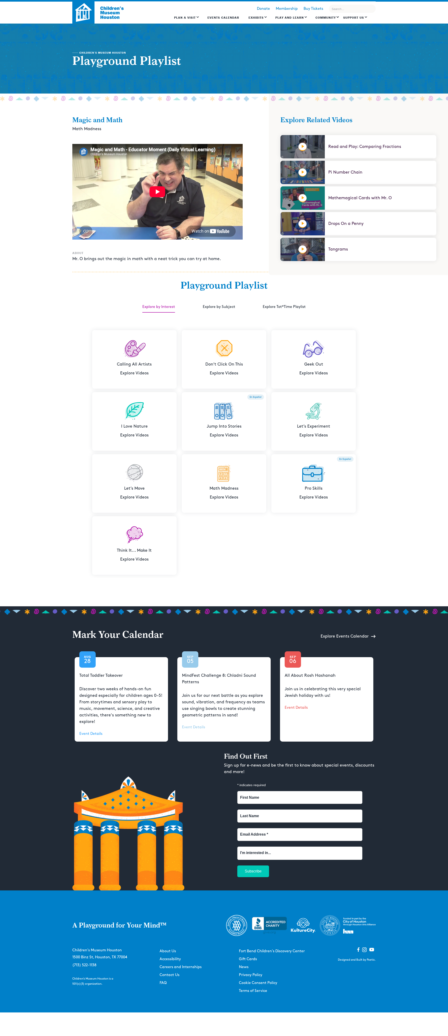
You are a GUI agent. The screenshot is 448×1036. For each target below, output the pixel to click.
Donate (263, 8)
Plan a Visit (185, 17)
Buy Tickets (313, 8)
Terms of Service (253, 991)
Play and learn (289, 17)
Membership (287, 8)
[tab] (158, 307)
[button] (186, 20)
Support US (353, 17)
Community (325, 17)
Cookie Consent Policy (258, 983)
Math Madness (86, 129)
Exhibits (256, 17)
